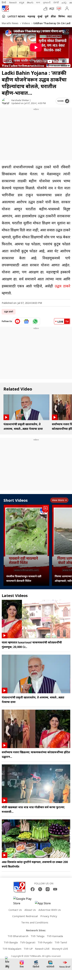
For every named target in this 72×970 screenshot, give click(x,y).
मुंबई (40, 16)
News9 (12, 2)
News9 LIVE (42, 948)
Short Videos (15, 500)
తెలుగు (30, 2)
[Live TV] (58, 8)
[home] (3, 16)
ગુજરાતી (47, 2)
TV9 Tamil (61, 942)
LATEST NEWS (16, 16)
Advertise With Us (49, 910)
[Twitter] (40, 889)
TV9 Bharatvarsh (18, 936)
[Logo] (5, 8)
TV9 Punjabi (45, 942)
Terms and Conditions (34, 922)
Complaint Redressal (25, 916)
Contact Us (15, 910)
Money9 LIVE (60, 948)
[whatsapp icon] (35, 321)
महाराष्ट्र (31, 16)
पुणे (46, 16)
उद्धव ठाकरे (62, 286)
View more (58, 500)
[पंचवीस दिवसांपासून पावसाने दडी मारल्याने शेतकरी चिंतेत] (26, 545)
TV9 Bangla (11, 942)
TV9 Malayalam (11, 948)
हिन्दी (4, 2)
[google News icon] (26, 321)
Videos (25, 23)
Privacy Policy (48, 916)
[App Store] (45, 904)
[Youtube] (55, 889)
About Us (30, 910)
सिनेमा (61, 16)
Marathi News (10, 23)
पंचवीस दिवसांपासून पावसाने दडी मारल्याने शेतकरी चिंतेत (23, 578)
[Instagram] (48, 889)
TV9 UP (28, 948)
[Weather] (46, 8)
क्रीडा (53, 16)
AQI (51, 9)
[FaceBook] (33, 889)
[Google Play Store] (23, 901)
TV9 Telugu (37, 936)
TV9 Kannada (55, 936)
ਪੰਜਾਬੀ (56, 2)
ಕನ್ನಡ (21, 2)
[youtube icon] (17, 321)
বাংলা (38, 2)
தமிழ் (64, 2)
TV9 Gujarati (27, 942)
